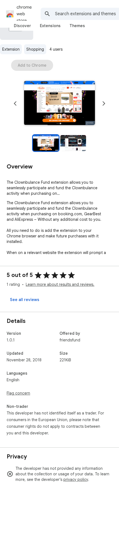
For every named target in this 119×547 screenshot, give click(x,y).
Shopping (35, 49)
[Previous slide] (15, 103)
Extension (11, 49)
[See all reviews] (25, 299)
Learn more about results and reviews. (60, 284)
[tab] (22, 26)
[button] (59, 103)
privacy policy (75, 479)
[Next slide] (103, 103)
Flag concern (18, 393)
